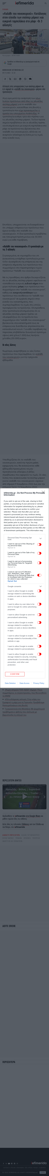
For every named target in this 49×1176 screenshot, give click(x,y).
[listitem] (24, 538)
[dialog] (24, 588)
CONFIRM (14, 674)
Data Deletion (10, 683)
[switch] (39, 544)
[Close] (44, 493)
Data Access (24, 683)
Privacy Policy (38, 683)
